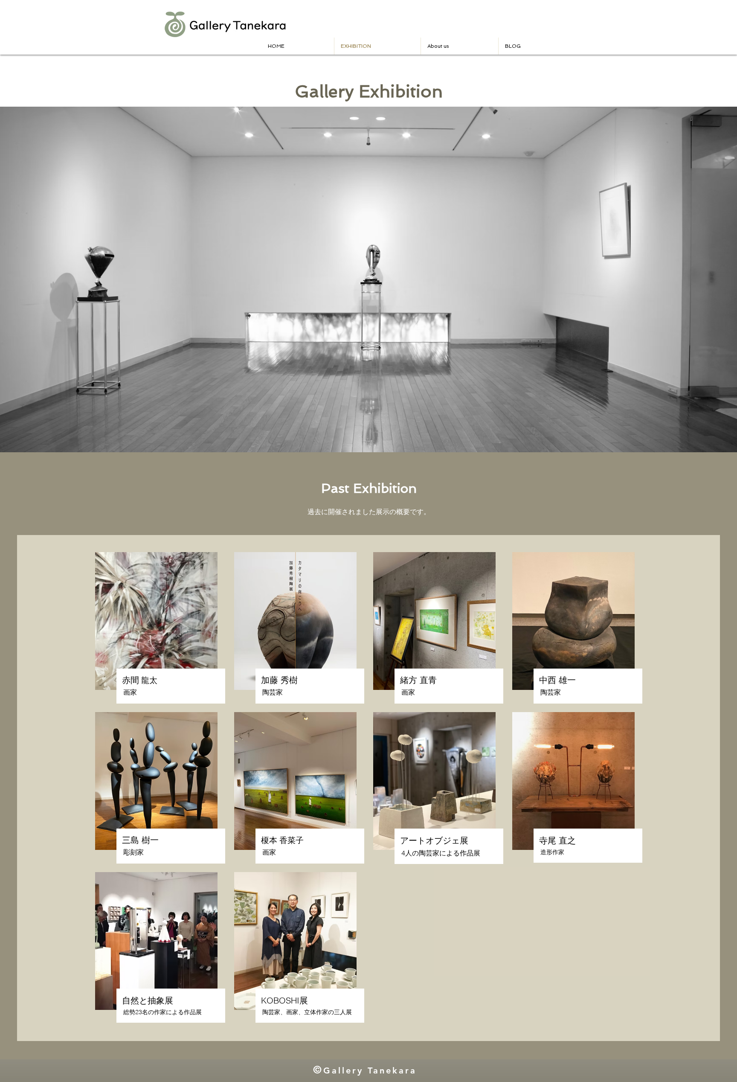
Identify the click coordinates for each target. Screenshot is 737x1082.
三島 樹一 (140, 840)
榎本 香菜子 (282, 840)
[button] (459, 46)
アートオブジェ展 (434, 840)
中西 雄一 (557, 680)
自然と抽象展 (147, 1000)
